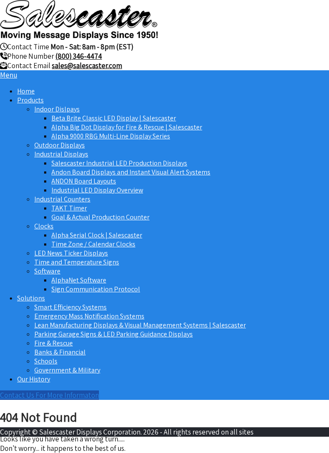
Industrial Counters (62, 199)
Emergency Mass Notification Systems (89, 316)
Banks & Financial (60, 352)
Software (47, 271)
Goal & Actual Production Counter (100, 217)
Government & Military (67, 370)
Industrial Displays (61, 154)
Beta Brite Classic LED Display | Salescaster (113, 118)
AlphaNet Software (78, 280)
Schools (45, 361)
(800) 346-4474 (78, 56)
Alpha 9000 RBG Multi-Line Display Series (110, 136)
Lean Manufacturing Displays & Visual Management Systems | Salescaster (140, 325)
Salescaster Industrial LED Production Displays (119, 163)
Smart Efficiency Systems (70, 307)
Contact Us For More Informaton (49, 395)
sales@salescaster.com (87, 65)
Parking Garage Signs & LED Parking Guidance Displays (113, 334)
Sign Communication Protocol (95, 289)
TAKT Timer (69, 208)
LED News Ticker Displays (71, 253)
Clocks (44, 226)
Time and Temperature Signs (76, 262)
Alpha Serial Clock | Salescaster (96, 235)
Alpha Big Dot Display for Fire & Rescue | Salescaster (126, 127)
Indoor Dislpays (57, 109)
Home (26, 91)
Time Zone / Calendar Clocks (93, 244)
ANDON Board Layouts (83, 181)
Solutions (31, 298)
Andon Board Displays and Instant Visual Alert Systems (130, 172)
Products (30, 100)
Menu (8, 75)
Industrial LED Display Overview (97, 190)
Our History (33, 379)
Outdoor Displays (59, 145)
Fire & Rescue (53, 343)
